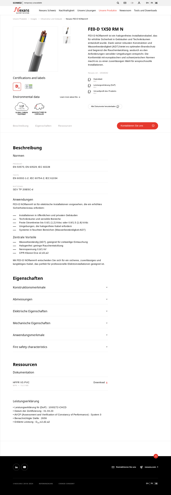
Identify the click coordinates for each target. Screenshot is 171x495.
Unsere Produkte (108, 10)
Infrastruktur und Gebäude (52, 19)
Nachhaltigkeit (66, 10)
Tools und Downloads (145, 10)
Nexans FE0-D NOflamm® (77, 19)
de (156, 3)
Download (100, 382)
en (147, 3)
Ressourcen (65, 125)
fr (152, 3)
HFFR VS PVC (21, 382)
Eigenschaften (43, 125)
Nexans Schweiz (47, 10)
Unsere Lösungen (86, 10)
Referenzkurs (46, 483)
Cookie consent (67, 483)
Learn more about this (69, 97)
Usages (34, 19)
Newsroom (125, 10)
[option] (19, 87)
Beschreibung (21, 125)
